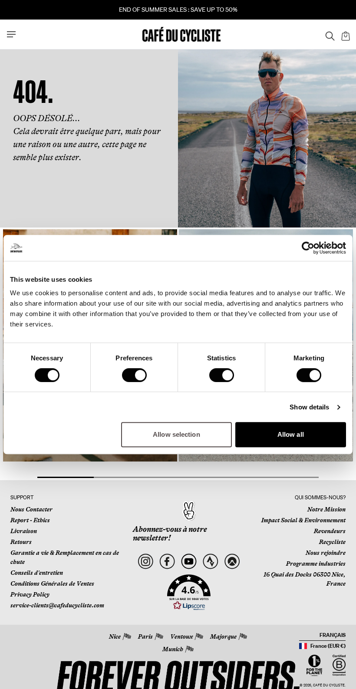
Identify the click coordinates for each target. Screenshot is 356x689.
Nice (115, 636)
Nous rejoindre (326, 552)
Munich (172, 649)
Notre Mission (326, 509)
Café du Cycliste (329, 685)
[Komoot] (232, 561)
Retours (21, 541)
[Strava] (210, 561)
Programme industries (316, 563)
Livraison (23, 530)
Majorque (223, 636)
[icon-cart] (344, 34)
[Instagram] (145, 561)
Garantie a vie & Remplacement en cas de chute (64, 557)
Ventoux (181, 636)
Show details (309, 407)
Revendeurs (330, 530)
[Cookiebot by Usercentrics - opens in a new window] (308, 247)
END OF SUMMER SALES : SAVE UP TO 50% (178, 9)
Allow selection (176, 434)
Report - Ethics (30, 520)
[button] (189, 592)
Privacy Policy (29, 594)
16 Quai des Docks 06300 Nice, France (305, 579)
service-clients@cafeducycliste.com (57, 605)
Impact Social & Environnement (303, 520)
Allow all (290, 434)
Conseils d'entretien (36, 572)
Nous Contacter (31, 509)
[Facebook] (166, 561)
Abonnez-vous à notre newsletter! (170, 533)
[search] (327, 34)
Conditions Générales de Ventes (52, 583)
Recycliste (332, 541)
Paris (145, 636)
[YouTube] (188, 561)
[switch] (134, 375)
